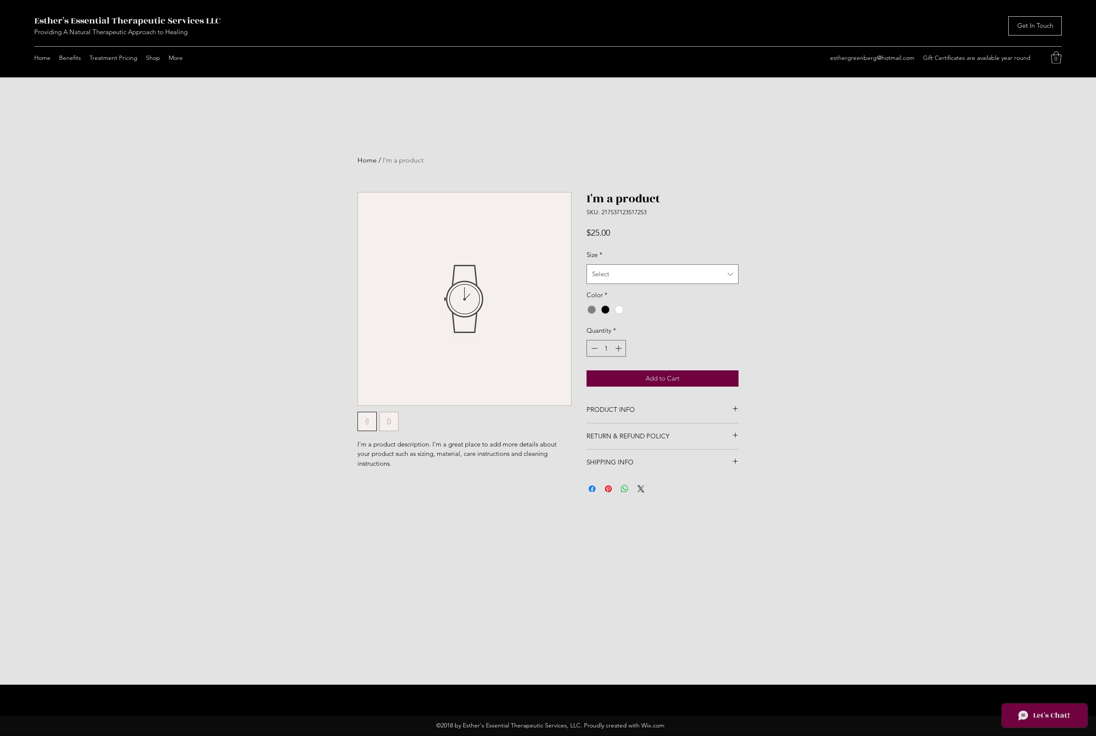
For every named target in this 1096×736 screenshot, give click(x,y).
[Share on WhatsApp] (624, 489)
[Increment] (619, 348)
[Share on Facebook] (592, 489)
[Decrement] (593, 348)
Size (594, 255)
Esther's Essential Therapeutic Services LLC (127, 20)
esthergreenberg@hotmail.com (872, 58)
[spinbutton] (606, 348)
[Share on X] (641, 489)
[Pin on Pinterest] (608, 489)
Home (367, 160)
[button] (1056, 57)
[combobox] (663, 274)
